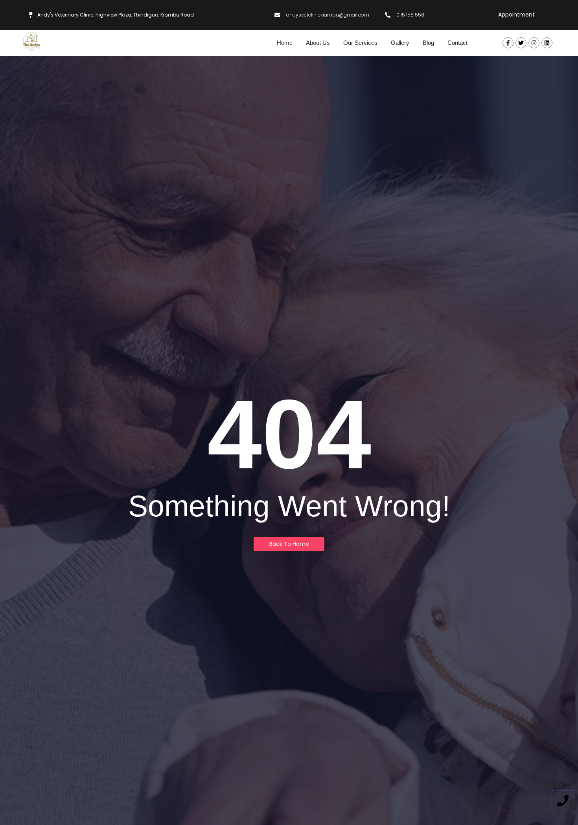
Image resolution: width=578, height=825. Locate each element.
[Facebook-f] (508, 42)
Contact (457, 42)
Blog (428, 42)
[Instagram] (533, 42)
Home (285, 42)
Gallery (400, 42)
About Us (318, 42)
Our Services (360, 42)
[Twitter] (520, 42)
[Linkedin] (546, 42)
